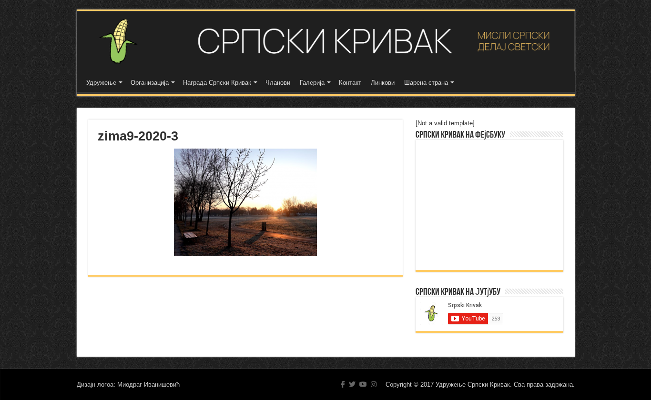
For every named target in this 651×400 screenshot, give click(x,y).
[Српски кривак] (326, 41)
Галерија (312, 82)
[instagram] (373, 384)
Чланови (277, 82)
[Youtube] (363, 384)
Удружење (101, 82)
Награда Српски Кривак (217, 82)
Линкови (383, 82)
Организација (150, 82)
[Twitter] (352, 384)
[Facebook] (343, 384)
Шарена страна (426, 82)
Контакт (350, 82)
